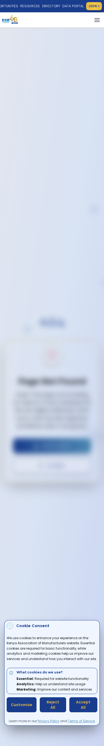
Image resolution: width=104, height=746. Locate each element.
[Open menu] (97, 20)
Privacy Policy (48, 721)
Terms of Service (81, 721)
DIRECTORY (51, 6)
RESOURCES (30, 6)
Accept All (83, 704)
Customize (21, 704)
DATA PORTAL (73, 6)
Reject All (53, 704)
